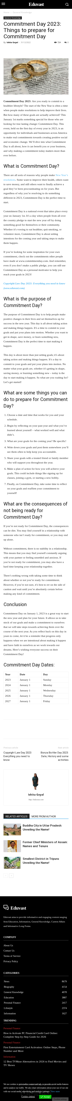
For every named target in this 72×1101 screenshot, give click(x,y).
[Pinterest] (23, 50)
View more (55, 1091)
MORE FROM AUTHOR (44, 816)
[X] (15, 50)
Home (6, 12)
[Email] (55, 50)
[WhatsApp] (31, 50)
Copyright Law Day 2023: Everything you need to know (17, 756)
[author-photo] (36, 789)
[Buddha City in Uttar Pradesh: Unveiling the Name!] (12, 830)
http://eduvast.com (36, 799)
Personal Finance (11, 1028)
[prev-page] (5, 875)
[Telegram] (63, 50)
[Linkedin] (39, 50)
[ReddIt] (47, 50)
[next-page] (11, 875)
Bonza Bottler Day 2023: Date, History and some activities (55, 756)
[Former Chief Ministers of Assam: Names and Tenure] (12, 846)
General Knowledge (22, 12)
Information (9, 1056)
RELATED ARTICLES (16, 816)
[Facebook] (6, 50)
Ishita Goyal (12, 42)
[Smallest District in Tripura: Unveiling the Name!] (12, 863)
